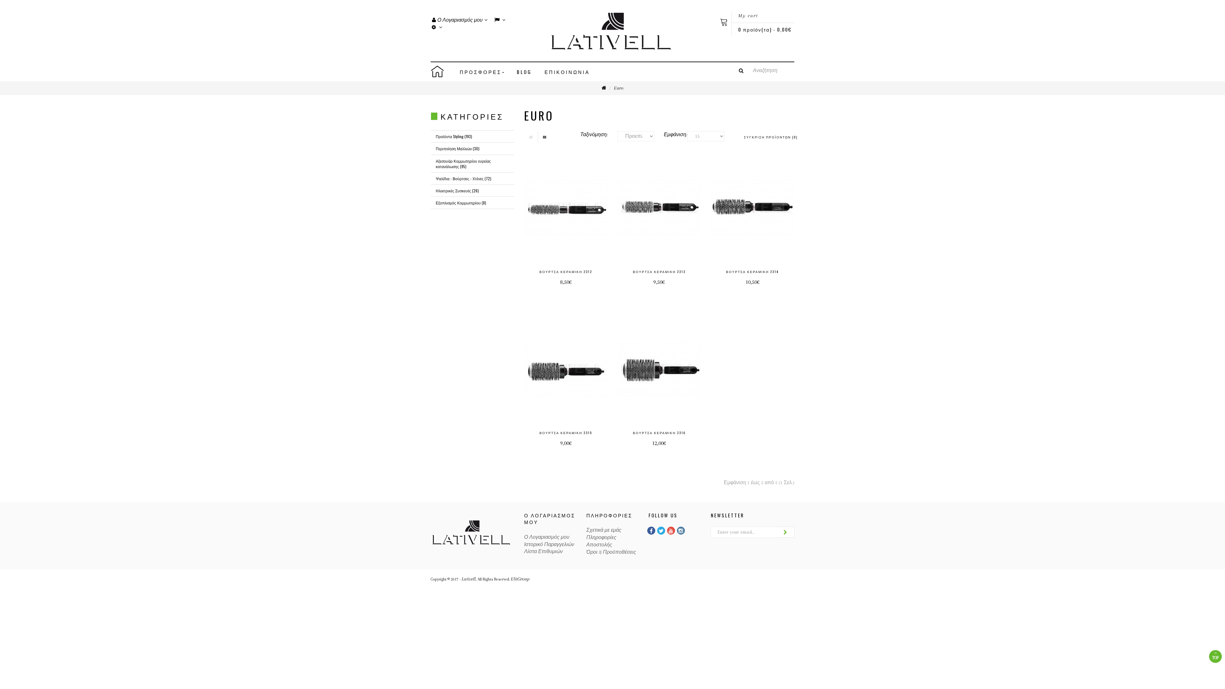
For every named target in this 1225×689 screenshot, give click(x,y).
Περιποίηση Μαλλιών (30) (457, 148)
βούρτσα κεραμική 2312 (565, 271)
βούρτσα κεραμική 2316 (659, 432)
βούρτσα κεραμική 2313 (659, 271)
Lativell (469, 579)
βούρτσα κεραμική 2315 (565, 432)
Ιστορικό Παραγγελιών (549, 544)
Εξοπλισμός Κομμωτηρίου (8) (461, 202)
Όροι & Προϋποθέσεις (611, 552)
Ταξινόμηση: (594, 134)
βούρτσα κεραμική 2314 (752, 271)
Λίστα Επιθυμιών (543, 551)
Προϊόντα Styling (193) (454, 136)
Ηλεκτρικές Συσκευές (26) (457, 190)
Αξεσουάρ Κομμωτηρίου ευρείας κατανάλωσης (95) (463, 163)
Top (1215, 658)
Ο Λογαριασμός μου (546, 537)
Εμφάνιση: (671, 134)
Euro (618, 88)
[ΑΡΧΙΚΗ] (442, 71)
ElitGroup (520, 579)
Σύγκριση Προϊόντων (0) (771, 137)
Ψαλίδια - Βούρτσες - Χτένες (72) (463, 178)
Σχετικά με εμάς (603, 530)
